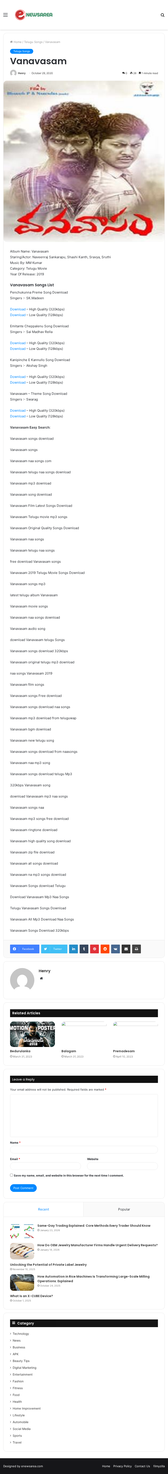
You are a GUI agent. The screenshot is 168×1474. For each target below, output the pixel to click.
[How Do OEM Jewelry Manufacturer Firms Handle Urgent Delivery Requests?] (22, 1251)
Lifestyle (19, 1415)
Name (15, 1142)
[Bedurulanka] (32, 1034)
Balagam (68, 1051)
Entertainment (23, 1374)
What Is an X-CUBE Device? (31, 1296)
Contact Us (142, 1466)
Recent (43, 1209)
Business (19, 1347)
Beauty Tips (21, 1361)
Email (15, 1159)
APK (16, 1354)
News (17, 1340)
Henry (22, 73)
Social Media (22, 1429)
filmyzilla (159, 1466)
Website (92, 1159)
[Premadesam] (135, 1034)
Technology (21, 1333)
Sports (17, 1435)
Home (17, 42)
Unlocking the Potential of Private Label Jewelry (48, 1264)
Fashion (18, 1381)
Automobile (20, 1422)
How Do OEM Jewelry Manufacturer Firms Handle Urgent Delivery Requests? (97, 1245)
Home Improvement (27, 1408)
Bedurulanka (20, 1051)
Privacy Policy (122, 1466)
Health (17, 1401)
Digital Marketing (24, 1367)
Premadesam (124, 1051)
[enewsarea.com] (34, 15)
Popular (124, 1209)
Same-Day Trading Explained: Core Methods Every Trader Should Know (93, 1225)
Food (16, 1395)
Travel (17, 1442)
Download (18, 309)
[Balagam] (83, 1034)
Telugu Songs (33, 42)
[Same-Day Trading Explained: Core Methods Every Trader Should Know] (22, 1231)
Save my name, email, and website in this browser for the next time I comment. (69, 1175)
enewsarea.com (32, 1466)
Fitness (18, 1388)
